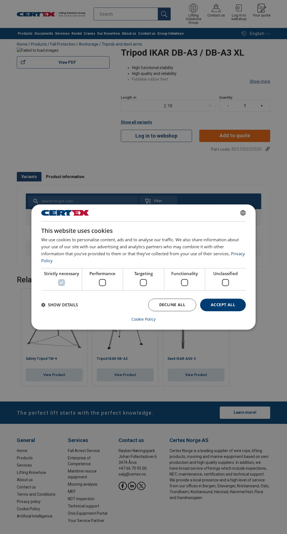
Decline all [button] (172, 304)
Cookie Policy (143, 319)
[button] (59, 305)
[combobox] (243, 213)
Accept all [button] (223, 304)
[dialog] (143, 267)
